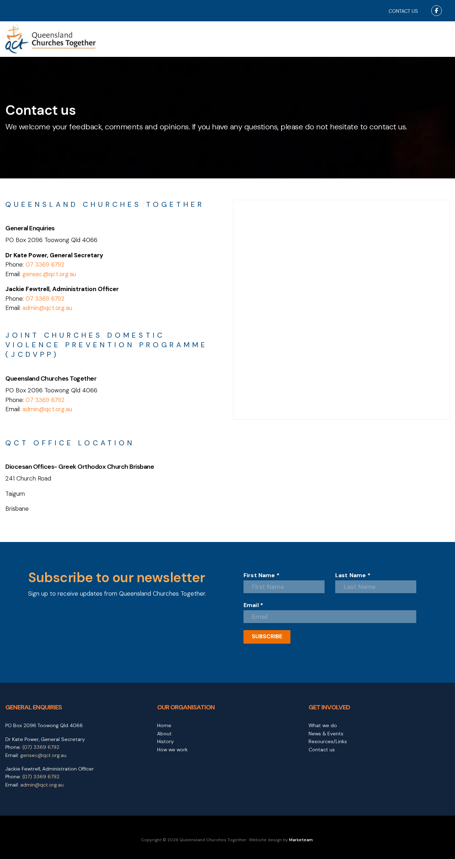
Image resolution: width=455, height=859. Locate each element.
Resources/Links (314, 74)
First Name (261, 575)
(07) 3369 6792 (40, 747)
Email (253, 605)
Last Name (352, 575)
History (165, 741)
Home (50, 74)
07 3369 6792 (45, 264)
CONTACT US (403, 11)
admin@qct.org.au (47, 308)
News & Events (238, 74)
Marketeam (301, 840)
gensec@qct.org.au (49, 274)
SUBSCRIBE (267, 636)
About (101, 74)
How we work (172, 749)
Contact (437, 74)
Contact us (322, 749)
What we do (167, 74)
